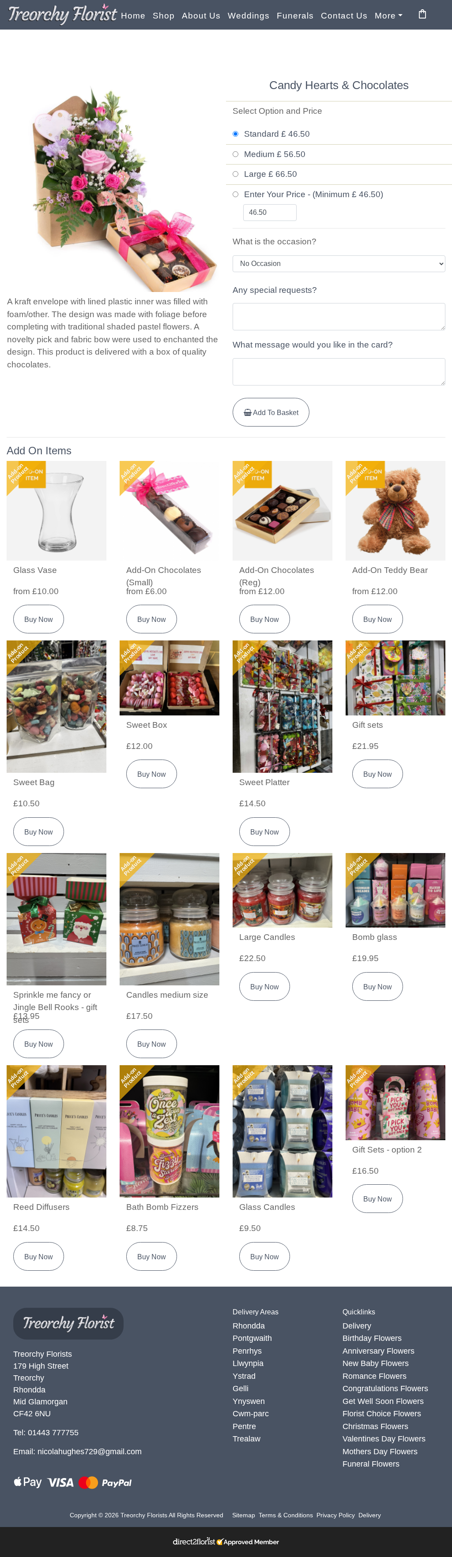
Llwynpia (248, 1363)
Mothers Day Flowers (380, 1451)
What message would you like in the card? (313, 344)
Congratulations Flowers (385, 1388)
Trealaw (246, 1438)
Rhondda (249, 1325)
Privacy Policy (335, 1515)
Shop (164, 15)
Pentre (244, 1426)
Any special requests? (275, 290)
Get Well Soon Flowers (383, 1401)
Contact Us (344, 15)
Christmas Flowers (375, 1426)
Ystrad (244, 1376)
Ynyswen (249, 1401)
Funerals (295, 15)
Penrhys (247, 1351)
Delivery (357, 1325)
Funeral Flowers (371, 1464)
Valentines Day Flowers (384, 1438)
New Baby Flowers (376, 1363)
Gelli (241, 1388)
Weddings (249, 15)
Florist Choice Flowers (382, 1413)
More (385, 15)
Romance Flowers (375, 1376)
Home (133, 15)
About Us (201, 15)
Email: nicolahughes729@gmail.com (77, 1451)
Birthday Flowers (372, 1338)
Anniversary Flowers (378, 1351)
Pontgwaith (252, 1338)
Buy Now (38, 619)
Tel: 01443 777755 (46, 1432)
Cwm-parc (251, 1413)
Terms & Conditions (286, 1515)
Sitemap (243, 1515)
